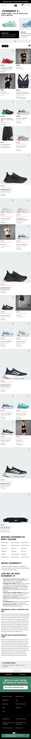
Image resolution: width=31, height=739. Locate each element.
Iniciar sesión (9, 674)
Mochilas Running (23, 551)
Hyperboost (4, 545)
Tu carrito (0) (22, 674)
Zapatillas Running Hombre (5, 554)
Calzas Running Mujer (15, 557)
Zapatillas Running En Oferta (14, 548)
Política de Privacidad (7, 727)
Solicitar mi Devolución (21, 703)
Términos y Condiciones (21, 718)
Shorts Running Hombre (15, 542)
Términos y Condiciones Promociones (21, 723)
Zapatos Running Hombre (25, 557)
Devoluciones (5, 703)
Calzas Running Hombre (15, 545)
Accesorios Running (24, 548)
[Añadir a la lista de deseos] (13, 51)
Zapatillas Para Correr (5, 557)
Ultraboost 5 (4, 548)
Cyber (3, 711)
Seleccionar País (19, 727)
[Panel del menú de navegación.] (2, 5)
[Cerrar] (3, 736)
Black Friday (18, 707)
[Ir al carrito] (28, 5)
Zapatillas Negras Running (15, 551)
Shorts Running (15, 554)
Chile (18, 733)
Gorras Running (25, 545)
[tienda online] (15, 6)
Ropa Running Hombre (24, 542)
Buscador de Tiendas (7, 696)
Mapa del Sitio (5, 700)
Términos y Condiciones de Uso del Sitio (8, 723)
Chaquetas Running (23, 554)
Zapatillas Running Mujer (5, 551)
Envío (3, 707)
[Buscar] (25, 5)
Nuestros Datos (5, 718)
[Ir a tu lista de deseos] (5, 5)
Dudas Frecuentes (20, 696)
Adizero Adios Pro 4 (4, 542)
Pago (17, 700)
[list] (13, 46)
